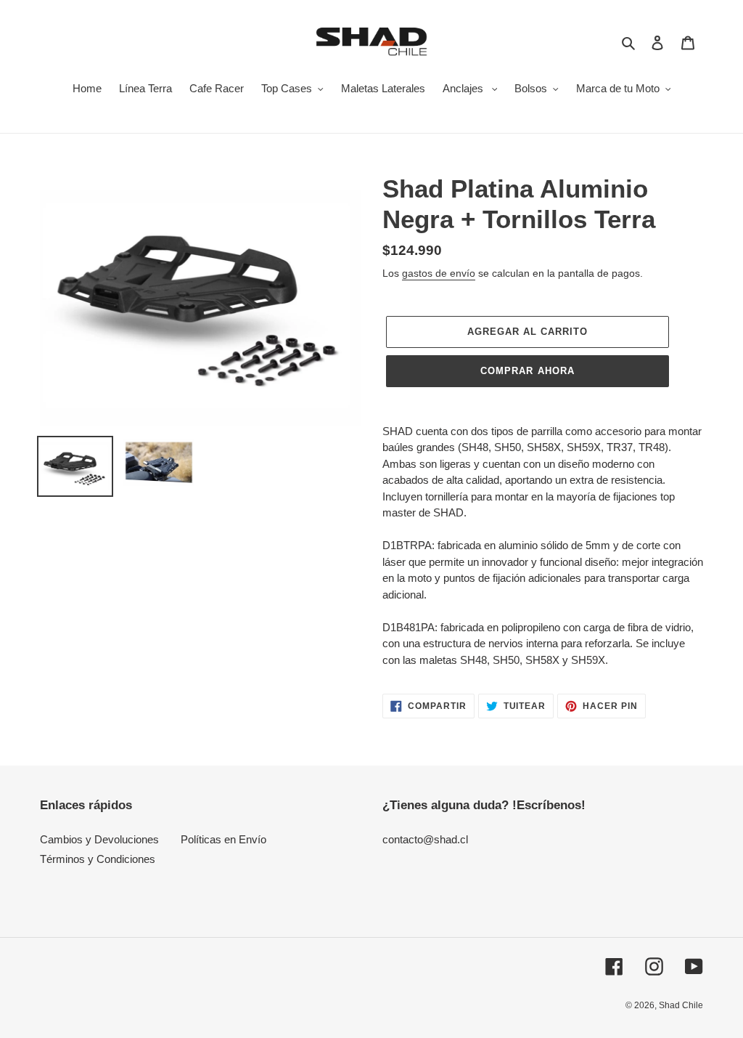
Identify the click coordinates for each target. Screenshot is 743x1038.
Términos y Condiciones (97, 859)
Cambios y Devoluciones (99, 839)
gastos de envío (438, 273)
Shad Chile (681, 1005)
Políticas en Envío (223, 839)
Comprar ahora (527, 370)
